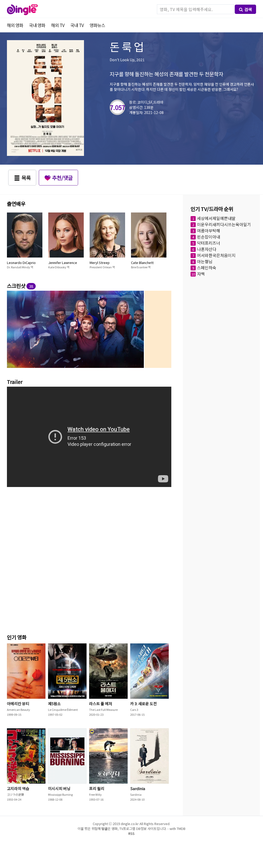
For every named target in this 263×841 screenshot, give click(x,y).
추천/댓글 (62, 177)
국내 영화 (37, 25)
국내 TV (77, 25)
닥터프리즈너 (208, 243)
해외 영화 (15, 25)
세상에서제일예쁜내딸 (216, 218)
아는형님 (204, 261)
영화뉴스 (97, 25)
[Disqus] (89, 559)
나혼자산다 (206, 249)
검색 (248, 9)
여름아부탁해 (208, 230)
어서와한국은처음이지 (216, 255)
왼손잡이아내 (208, 237)
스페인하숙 (206, 267)
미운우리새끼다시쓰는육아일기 (224, 224)
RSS (131, 833)
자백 (201, 274)
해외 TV (57, 25)
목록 (26, 177)
